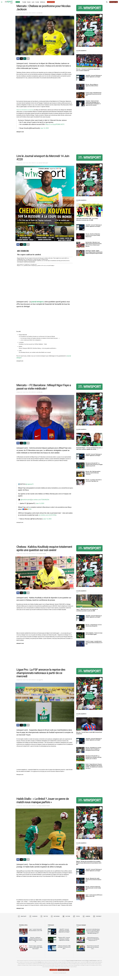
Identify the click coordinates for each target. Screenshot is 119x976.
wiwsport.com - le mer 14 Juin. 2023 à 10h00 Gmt (26, 162)
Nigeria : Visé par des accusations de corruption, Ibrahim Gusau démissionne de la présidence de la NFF (88, 863)
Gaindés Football (42, 553)
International (80, 858)
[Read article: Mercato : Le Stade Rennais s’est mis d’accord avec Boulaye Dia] (80, 627)
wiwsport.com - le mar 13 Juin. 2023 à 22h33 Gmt (26, 805)
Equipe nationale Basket (83, 444)
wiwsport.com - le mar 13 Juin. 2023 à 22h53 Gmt (26, 679)
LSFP (87, 962)
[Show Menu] (1, 2)
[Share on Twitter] (21, 58)
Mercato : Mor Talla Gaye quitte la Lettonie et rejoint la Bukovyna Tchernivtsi (93, 473)
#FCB (29, 509)
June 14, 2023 (44, 128)
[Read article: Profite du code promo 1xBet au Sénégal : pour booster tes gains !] (52, 948)
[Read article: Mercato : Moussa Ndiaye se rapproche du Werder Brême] (80, 87)
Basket (29, 2)
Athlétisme (42, 2)
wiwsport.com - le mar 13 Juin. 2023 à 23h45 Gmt (26, 553)
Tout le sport (45, 162)
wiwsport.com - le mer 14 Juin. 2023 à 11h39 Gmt (26, 12)
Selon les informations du (25, 109)
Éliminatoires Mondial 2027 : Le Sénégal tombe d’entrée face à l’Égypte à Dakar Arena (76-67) (94, 464)
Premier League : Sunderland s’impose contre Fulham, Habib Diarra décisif (35, 947)
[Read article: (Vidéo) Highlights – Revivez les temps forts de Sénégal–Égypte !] (80, 635)
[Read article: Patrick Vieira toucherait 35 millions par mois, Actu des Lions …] (81, 948)
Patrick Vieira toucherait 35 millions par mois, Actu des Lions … (93, 947)
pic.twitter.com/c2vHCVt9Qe (47, 515)
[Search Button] (106, 2)
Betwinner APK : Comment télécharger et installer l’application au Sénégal (64, 939)
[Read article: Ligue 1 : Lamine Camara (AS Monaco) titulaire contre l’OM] (80, 897)
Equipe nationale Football (44, 805)
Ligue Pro (41, 679)
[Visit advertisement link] (89, 8)
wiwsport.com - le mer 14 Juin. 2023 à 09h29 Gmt (26, 392)
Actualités (40, 962)
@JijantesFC (30, 484)
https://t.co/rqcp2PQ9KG (53, 124)
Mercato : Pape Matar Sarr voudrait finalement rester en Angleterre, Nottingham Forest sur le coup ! (93, 749)
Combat (37, 2)
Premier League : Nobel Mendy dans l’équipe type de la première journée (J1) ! (93, 94)
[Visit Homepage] (8, 2)
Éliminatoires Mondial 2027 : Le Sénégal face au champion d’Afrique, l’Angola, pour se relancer (94, 757)
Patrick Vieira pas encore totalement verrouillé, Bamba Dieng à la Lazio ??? (92, 939)
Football (24, 2)
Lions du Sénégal (85, 960)
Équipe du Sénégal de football (72, 960)
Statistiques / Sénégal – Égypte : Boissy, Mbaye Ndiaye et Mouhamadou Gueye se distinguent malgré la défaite (94, 252)
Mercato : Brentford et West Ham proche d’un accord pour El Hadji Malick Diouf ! (93, 235)
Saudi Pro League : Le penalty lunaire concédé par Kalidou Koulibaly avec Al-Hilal (94, 643)
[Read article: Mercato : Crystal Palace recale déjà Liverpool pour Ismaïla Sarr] (89, 723)
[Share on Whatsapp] (24, 58)
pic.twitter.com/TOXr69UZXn (40, 499)
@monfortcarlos (26, 499)
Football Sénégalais (93, 960)
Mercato (40, 12)
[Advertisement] (44, 89)
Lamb (33, 2)
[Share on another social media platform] (28, 58)
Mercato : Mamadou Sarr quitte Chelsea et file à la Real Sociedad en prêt (93, 880)
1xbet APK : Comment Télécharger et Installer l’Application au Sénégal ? (64, 930)
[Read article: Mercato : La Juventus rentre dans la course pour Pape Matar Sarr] (80, 482)
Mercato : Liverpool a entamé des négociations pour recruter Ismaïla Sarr (93, 888)
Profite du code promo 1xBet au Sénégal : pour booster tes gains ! (64, 947)
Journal (40, 162)
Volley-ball (80, 215)
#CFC (62, 124)
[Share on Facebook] (17, 58)
